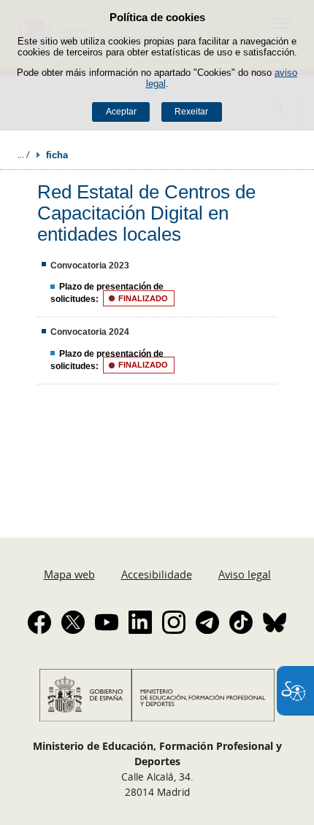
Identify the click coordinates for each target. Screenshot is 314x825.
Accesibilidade (156, 574)
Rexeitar (191, 111)
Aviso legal (244, 574)
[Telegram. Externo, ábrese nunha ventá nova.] (207, 622)
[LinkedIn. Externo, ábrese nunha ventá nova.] (140, 622)
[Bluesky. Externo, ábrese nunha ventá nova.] (274, 622)
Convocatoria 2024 (89, 332)
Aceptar (121, 111)
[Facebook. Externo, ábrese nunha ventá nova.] (39, 622)
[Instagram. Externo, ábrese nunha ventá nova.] (173, 622)
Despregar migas (23, 155)
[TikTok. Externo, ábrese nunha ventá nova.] (241, 622)
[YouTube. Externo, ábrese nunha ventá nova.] (106, 622)
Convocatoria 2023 (89, 265)
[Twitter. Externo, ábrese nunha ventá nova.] (73, 622)
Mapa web (69, 574)
